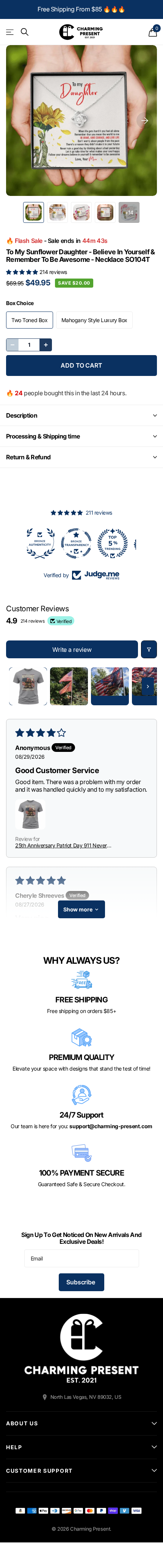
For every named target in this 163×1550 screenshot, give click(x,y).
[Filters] (149, 649)
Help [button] (14, 1447)
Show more (77, 909)
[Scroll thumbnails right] (148, 686)
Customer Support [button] (39, 1470)
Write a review (72, 649)
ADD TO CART (81, 365)
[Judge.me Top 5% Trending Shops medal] (81, 543)
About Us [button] (22, 1423)
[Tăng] (45, 345)
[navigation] (33, 212)
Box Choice (20, 303)
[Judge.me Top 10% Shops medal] (118, 543)
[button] (22, 272)
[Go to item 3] (110, 686)
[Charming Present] (81, 1348)
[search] (24, 32)
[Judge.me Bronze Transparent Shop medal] (45, 543)
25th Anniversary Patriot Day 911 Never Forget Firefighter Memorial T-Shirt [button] (61, 845)
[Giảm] (12, 345)
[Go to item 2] (69, 686)
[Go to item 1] (28, 686)
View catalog (10, 32)
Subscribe (81, 1282)
